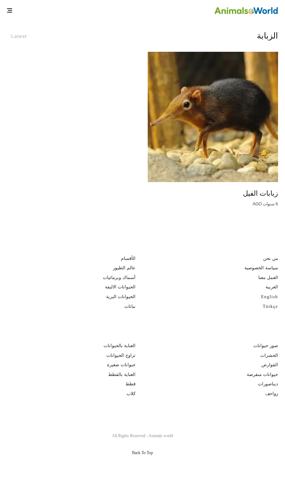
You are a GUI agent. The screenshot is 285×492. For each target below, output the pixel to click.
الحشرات (269, 355)
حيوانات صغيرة (121, 364)
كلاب (131, 393)
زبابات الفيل (260, 193)
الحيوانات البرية (121, 296)
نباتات (130, 306)
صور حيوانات (265, 345)
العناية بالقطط (122, 374)
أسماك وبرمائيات (119, 277)
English (269, 296)
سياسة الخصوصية (261, 267)
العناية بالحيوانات (120, 345)
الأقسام (128, 258)
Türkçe (270, 306)
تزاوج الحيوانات (121, 355)
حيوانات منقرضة (262, 374)
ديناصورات (268, 383)
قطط (130, 383)
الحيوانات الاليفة (120, 286)
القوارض (269, 364)
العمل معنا (268, 277)
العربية (272, 286)
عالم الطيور (124, 267)
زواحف (271, 393)
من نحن (270, 258)
